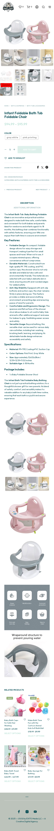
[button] (21, 6)
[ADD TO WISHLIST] (24, 719)
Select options (12, 733)
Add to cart (29, 149)
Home (6, 106)
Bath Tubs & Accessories (36, 106)
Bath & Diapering (17, 106)
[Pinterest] (47, 167)
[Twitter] (43, 167)
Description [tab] (27, 203)
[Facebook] (38, 167)
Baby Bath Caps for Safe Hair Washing (11, 723)
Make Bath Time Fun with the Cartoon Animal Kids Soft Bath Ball (36, 724)
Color (7, 133)
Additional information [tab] (27, 207)
